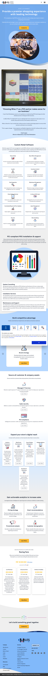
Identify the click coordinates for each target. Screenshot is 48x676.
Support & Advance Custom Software (22, 659)
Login (33, 650)
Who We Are (5, 647)
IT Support (19, 656)
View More (24, 600)
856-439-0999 (35, 648)
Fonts (4, 654)
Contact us (24, 28)
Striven (18, 667)
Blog (4, 666)
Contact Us (35, 645)
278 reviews (29, 562)
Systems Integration (21, 663)
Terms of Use (30, 674)
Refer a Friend (6, 651)
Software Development (22, 651)
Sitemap (25, 674)
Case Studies (5, 664)
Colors (4, 656)
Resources (5, 662)
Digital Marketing (20, 654)
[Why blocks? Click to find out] (24, 617)
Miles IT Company (6, 674)
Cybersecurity (20, 661)
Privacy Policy (37, 674)
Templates (5, 658)
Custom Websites (20, 652)
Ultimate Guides (6, 670)
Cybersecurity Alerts (7, 668)
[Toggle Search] (41, 2)
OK (39, 342)
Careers (4, 649)
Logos (4, 652)
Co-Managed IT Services (22, 649)
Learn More (24, 363)
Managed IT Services (21, 647)
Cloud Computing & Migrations (23, 665)
